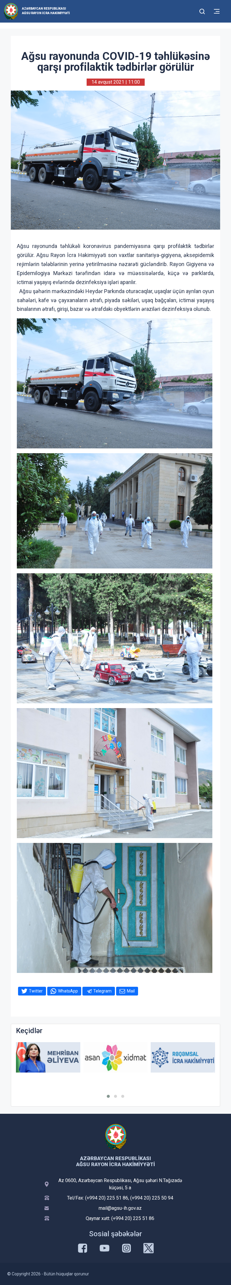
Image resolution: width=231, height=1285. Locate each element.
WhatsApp (68, 991)
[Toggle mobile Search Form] (202, 10)
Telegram (102, 991)
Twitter (36, 991)
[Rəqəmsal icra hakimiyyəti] (183, 1057)
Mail (131, 991)
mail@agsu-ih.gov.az (120, 1208)
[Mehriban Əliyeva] (48, 1057)
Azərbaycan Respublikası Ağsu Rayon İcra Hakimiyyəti (46, 11)
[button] (108, 1096)
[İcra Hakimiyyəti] (11, 11)
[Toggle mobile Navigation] (216, 11)
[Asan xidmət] (115, 1057)
